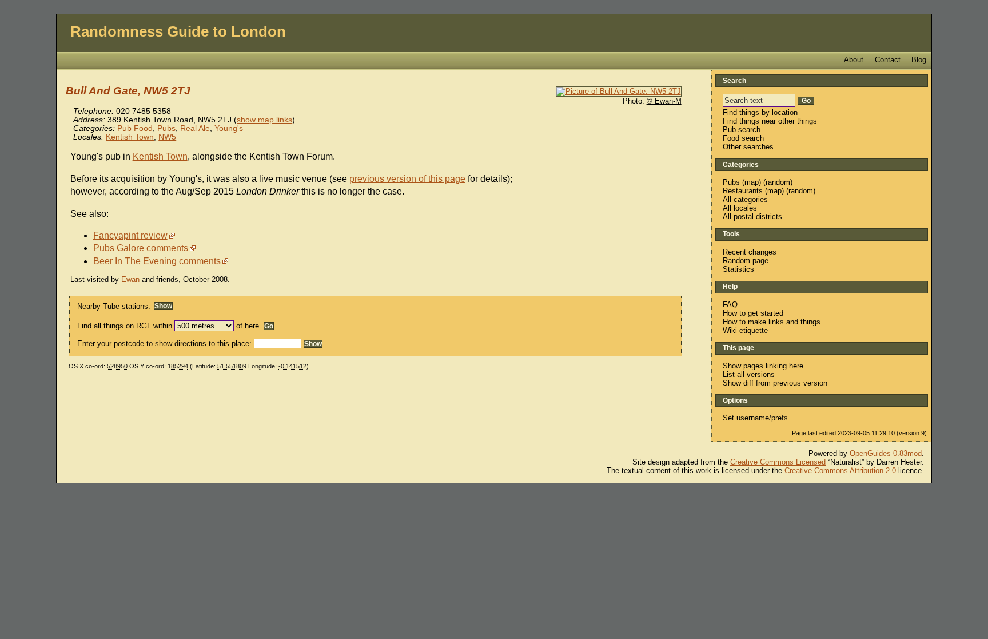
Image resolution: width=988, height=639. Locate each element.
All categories (745, 199)
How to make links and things (771, 321)
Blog (918, 59)
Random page (745, 260)
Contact (888, 59)
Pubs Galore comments (140, 248)
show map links (264, 120)
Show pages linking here (763, 366)
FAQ (730, 304)
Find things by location (760, 112)
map (751, 182)
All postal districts (752, 216)
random (778, 182)
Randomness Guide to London (178, 31)
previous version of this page (407, 179)
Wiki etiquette (745, 330)
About (853, 59)
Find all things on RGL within (124, 326)
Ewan (130, 279)
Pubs (166, 128)
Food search (743, 138)
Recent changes (749, 252)
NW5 (167, 137)
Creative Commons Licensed (778, 462)
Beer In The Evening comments (157, 261)
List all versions (749, 374)
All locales (740, 208)
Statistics (738, 269)
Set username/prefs (755, 418)
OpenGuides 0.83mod (886, 453)
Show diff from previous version (775, 383)
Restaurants (743, 190)
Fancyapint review (130, 235)
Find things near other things (770, 121)
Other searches (748, 146)
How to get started (753, 313)
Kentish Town (130, 137)
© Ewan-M (664, 101)
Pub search (741, 129)
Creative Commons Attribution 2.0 (840, 470)
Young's (228, 128)
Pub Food (135, 128)
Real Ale (195, 128)
